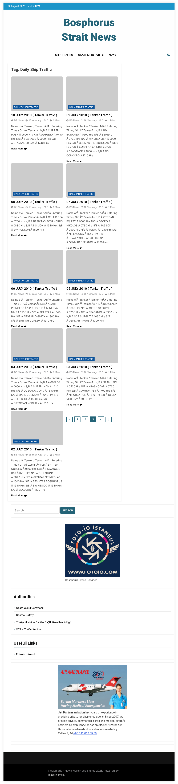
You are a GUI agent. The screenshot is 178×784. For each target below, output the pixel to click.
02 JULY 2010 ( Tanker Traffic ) (34, 449)
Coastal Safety (25, 615)
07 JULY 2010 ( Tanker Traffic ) (89, 202)
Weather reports (91, 54)
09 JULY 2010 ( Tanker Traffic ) (89, 115)
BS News (19, 120)
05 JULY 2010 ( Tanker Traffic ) (89, 289)
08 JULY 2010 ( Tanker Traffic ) (34, 202)
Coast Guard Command (29, 607)
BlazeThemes (56, 774)
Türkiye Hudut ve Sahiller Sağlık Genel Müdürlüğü (43, 622)
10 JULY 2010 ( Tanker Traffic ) (34, 115)
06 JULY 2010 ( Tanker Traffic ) (34, 289)
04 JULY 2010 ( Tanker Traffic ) (34, 367)
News (112, 54)
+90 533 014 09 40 (85, 733)
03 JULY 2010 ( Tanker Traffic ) (89, 367)
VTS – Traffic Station (28, 629)
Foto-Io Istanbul (25, 654)
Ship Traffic (64, 54)
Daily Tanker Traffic (26, 107)
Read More (17, 148)
